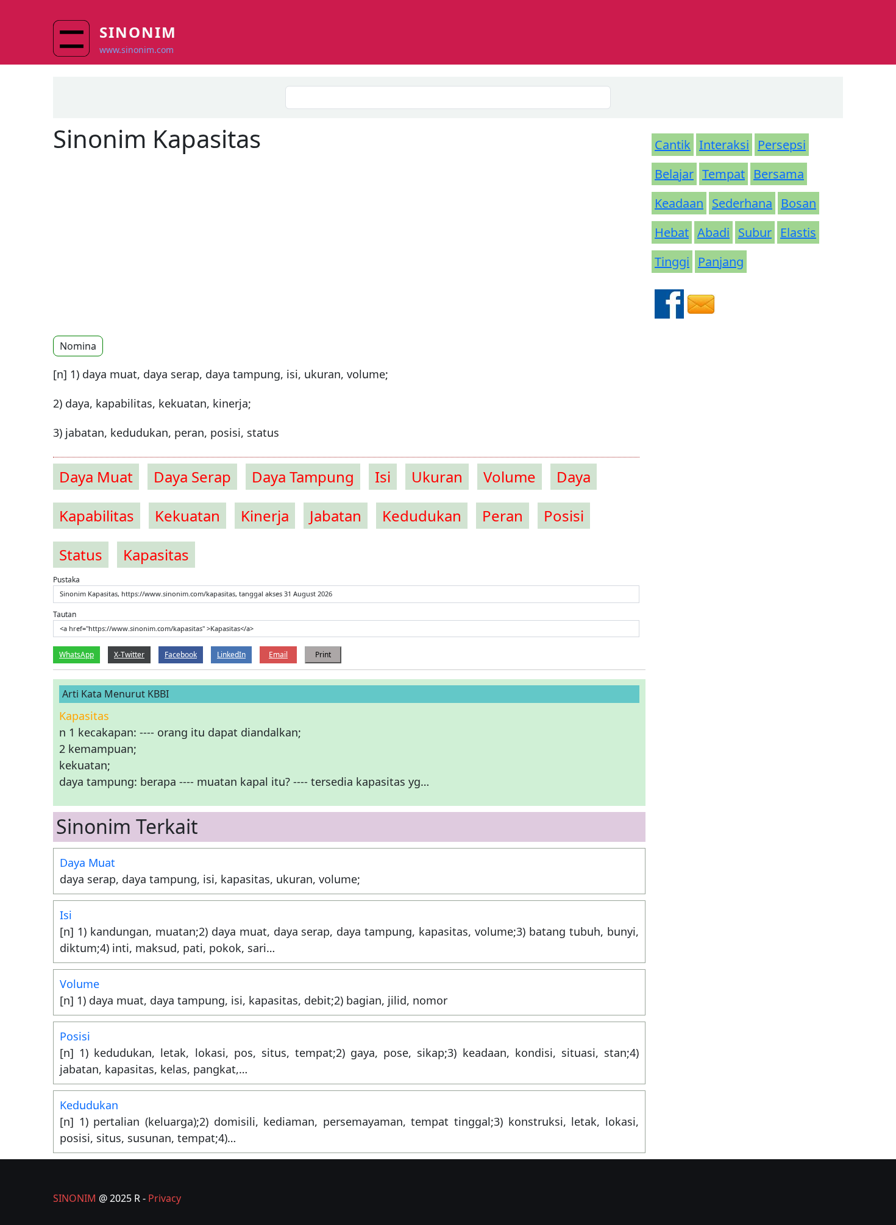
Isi (66, 915)
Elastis (798, 232)
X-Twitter (129, 654)
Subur (755, 232)
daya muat (96, 477)
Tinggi (672, 261)
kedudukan (421, 516)
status (80, 555)
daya (573, 477)
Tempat (723, 174)
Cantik (673, 144)
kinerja (265, 516)
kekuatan (187, 516)
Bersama (778, 174)
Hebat (672, 232)
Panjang (721, 261)
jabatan (335, 516)
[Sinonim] (76, 38)
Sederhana (742, 203)
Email (278, 654)
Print (323, 654)
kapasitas (156, 555)
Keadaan (679, 203)
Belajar (674, 174)
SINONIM (74, 1198)
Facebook (181, 654)
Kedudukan (89, 1105)
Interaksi (724, 144)
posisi (564, 516)
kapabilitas (96, 516)
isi (383, 477)
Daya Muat (87, 862)
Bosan (798, 203)
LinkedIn (231, 654)
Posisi (75, 1036)
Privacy (164, 1198)
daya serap (192, 477)
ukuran (437, 477)
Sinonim (138, 32)
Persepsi (782, 144)
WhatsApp (76, 654)
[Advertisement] (155, 243)
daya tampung (303, 477)
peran (502, 516)
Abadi (713, 232)
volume (509, 477)
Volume (79, 983)
